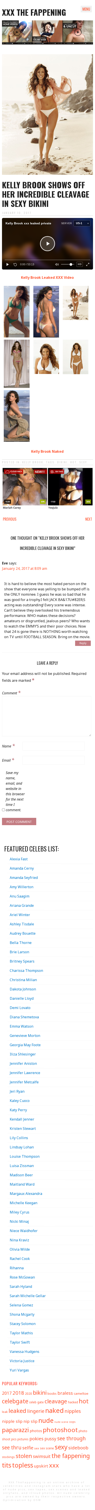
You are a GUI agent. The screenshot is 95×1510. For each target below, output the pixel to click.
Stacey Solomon (23, 1323)
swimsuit (42, 1456)
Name (8, 745)
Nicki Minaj (19, 1221)
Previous (9, 519)
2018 (18, 1392)
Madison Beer (21, 1175)
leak (5, 1412)
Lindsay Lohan (22, 1147)
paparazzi (15, 1429)
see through (71, 1438)
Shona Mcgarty (22, 1314)
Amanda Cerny (22, 868)
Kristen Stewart (23, 1128)
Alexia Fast (19, 859)
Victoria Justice (22, 1360)
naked (54, 1410)
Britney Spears (22, 961)
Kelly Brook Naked (47, 451)
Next (88, 519)
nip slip (30, 1421)
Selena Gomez (21, 1305)
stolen (24, 1456)
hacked (73, 1402)
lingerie (35, 1411)
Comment (11, 692)
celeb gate (36, 1402)
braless (65, 1393)
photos (36, 1430)
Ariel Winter (20, 914)
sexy (83, 462)
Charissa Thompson (26, 970)
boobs (52, 1393)
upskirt (41, 1466)
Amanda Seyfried (24, 877)
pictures (22, 1439)
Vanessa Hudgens (24, 1351)
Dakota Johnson (23, 989)
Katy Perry (18, 1109)
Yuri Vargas (19, 1370)
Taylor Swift (20, 1342)
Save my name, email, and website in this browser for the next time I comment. (15, 791)
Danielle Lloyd (22, 998)
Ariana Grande (22, 905)
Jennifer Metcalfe (24, 1082)
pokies (36, 1438)
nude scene (61, 1421)
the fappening (70, 1456)
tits (6, 1465)
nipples (73, 1411)
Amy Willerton (21, 886)
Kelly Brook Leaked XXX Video (47, 277)
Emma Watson (21, 1026)
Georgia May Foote (25, 1044)
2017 (7, 1393)
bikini (62, 462)
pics (14, 1439)
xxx (54, 1465)
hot (73, 462)
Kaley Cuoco (20, 1100)
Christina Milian (23, 979)
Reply (83, 643)
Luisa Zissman (22, 1165)
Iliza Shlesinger (23, 1054)
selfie (27, 1448)
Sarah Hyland (21, 1286)
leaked (17, 1411)
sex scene (47, 1448)
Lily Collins (19, 1137)
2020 (28, 1393)
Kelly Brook (32, 462)
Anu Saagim (19, 896)
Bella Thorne (21, 942)
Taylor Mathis (21, 1333)
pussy (50, 1439)
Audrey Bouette (23, 933)
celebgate (15, 1401)
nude (45, 1420)
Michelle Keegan (23, 1202)
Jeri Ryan (17, 1091)
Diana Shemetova (24, 1017)
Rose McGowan (22, 1277)
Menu (86, 9)
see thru (11, 1447)
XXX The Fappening (34, 12)
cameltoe (81, 1393)
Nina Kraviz (19, 1240)
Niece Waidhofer (24, 1230)
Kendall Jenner (22, 1119)
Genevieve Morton (25, 1035)
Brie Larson (19, 952)
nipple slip (12, 1421)
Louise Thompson (25, 1156)
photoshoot (60, 1429)
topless (22, 1465)
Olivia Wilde (20, 1249)
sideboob (78, 1448)
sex (36, 1448)
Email (8, 759)
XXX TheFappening (25, 1482)
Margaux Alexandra (26, 1193)
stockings (8, 1457)
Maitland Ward (22, 1184)
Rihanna (17, 1267)
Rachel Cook (20, 1258)
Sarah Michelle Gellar (28, 1295)
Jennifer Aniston (23, 1063)
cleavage (56, 1401)
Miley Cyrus (19, 1212)
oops (72, 1421)
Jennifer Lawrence (25, 1072)
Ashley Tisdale (22, 924)
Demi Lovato (20, 1007)
